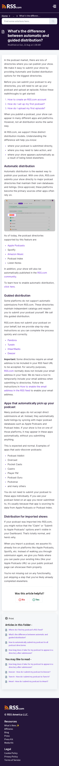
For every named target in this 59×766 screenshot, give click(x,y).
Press (7, 735)
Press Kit (8, 739)
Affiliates (8, 728)
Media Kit (8, 742)
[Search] (53, 21)
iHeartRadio (14, 349)
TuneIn (11, 344)
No (23, 599)
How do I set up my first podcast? (26, 103)
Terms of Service (12, 760)
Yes (37, 599)
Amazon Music (15, 254)
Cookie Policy (10, 753)
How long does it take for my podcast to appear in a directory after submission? (31, 651)
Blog (6, 732)
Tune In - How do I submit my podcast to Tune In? (29, 676)
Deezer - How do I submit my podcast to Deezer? (30, 672)
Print (11, 618)
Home (5, 15)
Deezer (11, 353)
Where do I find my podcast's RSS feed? (26, 629)
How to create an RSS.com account (27, 99)
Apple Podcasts (16, 245)
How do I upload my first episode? (26, 108)
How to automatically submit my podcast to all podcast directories (28, 644)
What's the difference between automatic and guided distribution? (28, 636)
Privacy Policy (11, 756)
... (13, 15)
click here (9, 286)
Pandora (12, 340)
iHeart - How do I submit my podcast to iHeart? (28, 681)
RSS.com (9, 370)
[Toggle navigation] (54, 6)
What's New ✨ (11, 725)
